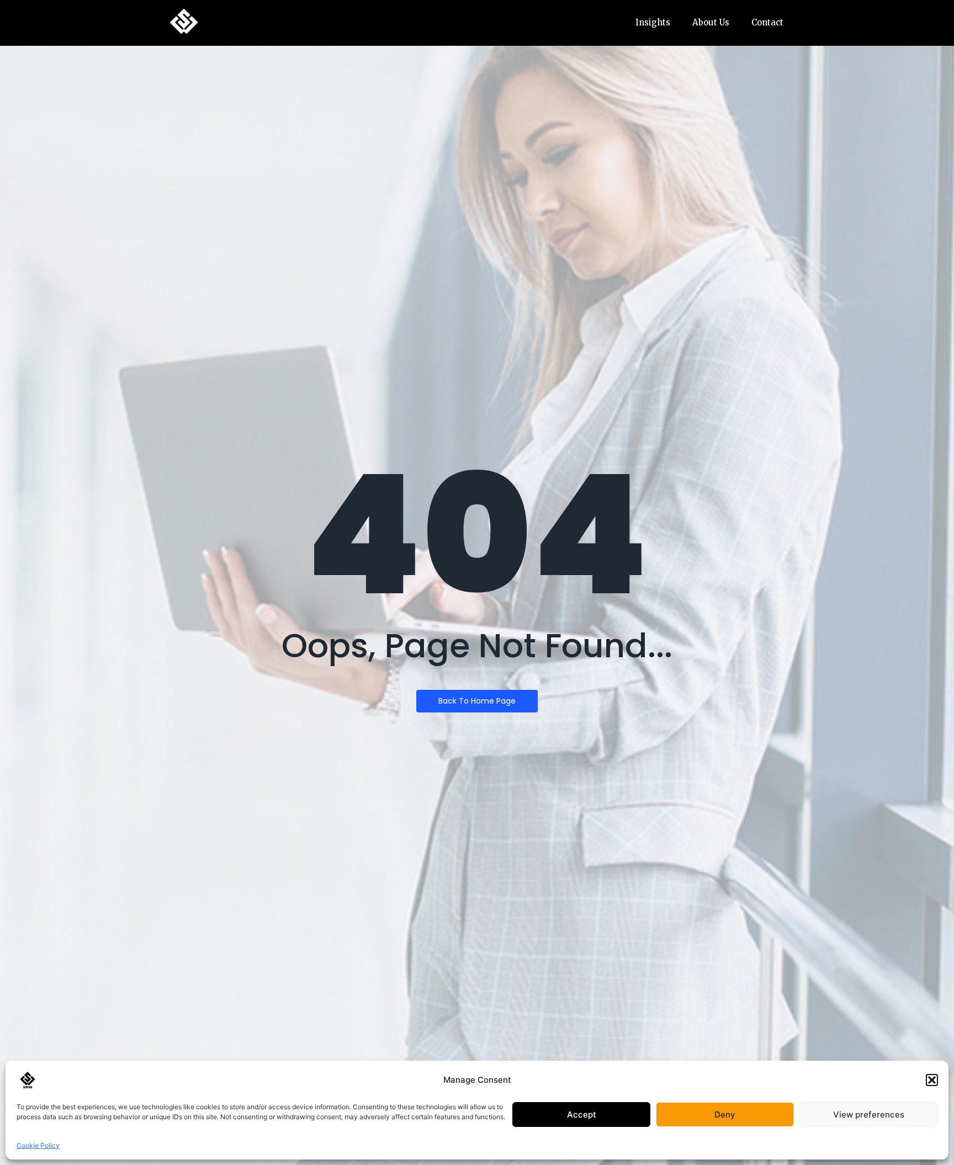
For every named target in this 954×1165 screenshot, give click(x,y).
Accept (581, 1114)
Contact (767, 22)
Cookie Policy (38, 1145)
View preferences (868, 1114)
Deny (724, 1114)
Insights (652, 22)
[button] (931, 1080)
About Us (710, 22)
